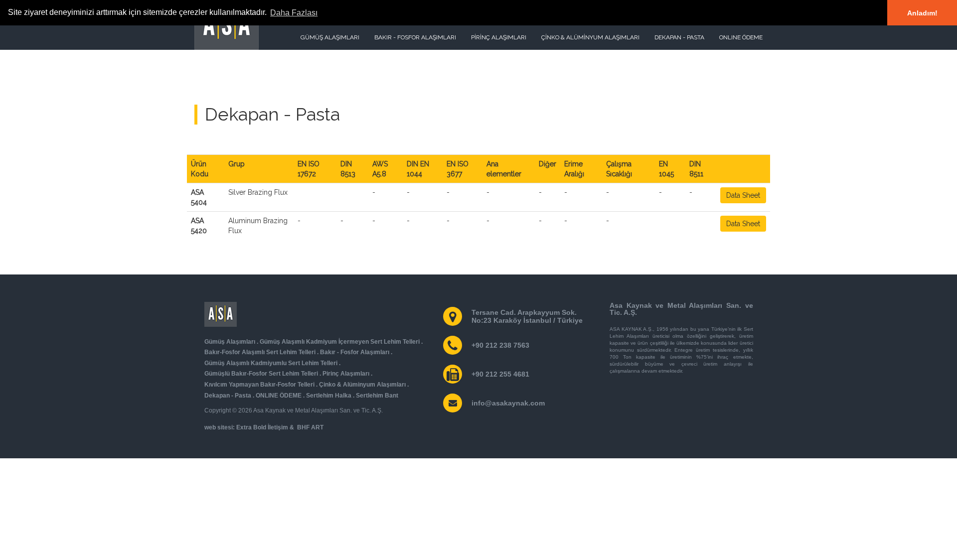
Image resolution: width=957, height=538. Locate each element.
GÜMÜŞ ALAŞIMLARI (330, 37)
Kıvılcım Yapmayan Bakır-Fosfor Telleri (259, 384)
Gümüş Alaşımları (229, 341)
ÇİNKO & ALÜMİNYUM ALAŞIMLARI (590, 37)
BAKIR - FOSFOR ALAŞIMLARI (415, 37)
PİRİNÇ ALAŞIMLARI (498, 37)
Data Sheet (743, 195)
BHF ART (310, 427)
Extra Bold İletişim (262, 427)
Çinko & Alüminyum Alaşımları (362, 384)
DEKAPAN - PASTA (679, 37)
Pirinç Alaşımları (345, 373)
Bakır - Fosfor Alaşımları (354, 352)
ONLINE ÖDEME (741, 37)
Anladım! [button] (922, 13)
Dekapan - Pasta (227, 395)
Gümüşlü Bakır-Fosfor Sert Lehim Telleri (261, 373)
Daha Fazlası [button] (294, 12)
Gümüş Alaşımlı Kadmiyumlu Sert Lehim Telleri (270, 363)
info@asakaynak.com (508, 403)
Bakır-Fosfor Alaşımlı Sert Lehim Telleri (260, 352)
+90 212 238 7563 (500, 345)
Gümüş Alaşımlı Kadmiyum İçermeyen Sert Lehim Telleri (340, 341)
